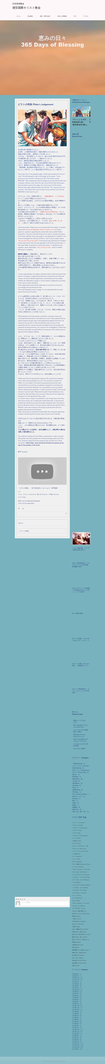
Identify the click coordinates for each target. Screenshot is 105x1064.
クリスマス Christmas (78, 867)
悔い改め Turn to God (84, 934)
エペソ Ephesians (77, 856)
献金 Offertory (82, 952)
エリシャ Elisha (76, 859)
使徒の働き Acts (82, 911)
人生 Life (74, 911)
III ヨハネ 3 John (76, 843)
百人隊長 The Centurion (78, 955)
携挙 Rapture (75, 937)
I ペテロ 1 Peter (76, 833)
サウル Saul (87, 869)
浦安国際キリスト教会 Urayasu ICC (81, 950)
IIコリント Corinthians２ (78, 846)
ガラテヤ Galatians (77, 861)
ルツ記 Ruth (81, 906)
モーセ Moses (83, 890)
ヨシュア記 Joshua (77, 898)
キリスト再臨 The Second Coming (81, 864)
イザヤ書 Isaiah (76, 854)
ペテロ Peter (75, 887)
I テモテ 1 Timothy (77, 830)
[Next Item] (87, 111)
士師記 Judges (76, 926)
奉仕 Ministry (83, 932)
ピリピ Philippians (84, 880)
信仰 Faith (74, 913)
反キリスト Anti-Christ (78, 924)
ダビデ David (83, 872)
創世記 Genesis (76, 916)
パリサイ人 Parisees (84, 877)
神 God (81, 958)
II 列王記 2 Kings (76, 841)
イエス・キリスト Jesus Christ (27, 494)
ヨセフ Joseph (76, 900)
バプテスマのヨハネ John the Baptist (81, 874)
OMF (87, 846)
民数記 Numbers (76, 942)
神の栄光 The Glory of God (79, 960)
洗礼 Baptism (75, 947)
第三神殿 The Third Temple (79, 963)
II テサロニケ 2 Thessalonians (80, 835)
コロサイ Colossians (77, 869)
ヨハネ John (86, 903)
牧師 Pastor (75, 952)
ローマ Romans (76, 908)
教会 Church (86, 939)
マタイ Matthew (84, 887)
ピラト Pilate (22, 497)
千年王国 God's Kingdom (78, 921)
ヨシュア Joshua (76, 895)
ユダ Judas (83, 893)
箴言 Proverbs (76, 965)
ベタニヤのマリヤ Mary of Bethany (81, 885)
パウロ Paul (75, 877)
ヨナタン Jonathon (77, 903)
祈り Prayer (75, 958)
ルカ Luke (74, 906)
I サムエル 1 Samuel (77, 825)
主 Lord (83, 908)
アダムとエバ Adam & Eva (79, 848)
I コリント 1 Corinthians (78, 822)
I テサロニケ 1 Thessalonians (79, 828)
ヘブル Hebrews (76, 882)
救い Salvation (83, 937)
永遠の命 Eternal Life (77, 945)
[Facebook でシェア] (19, 508)
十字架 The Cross (54, 494)
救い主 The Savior (42, 494)
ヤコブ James (75, 893)
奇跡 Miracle (75, 932)
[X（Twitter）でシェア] (23, 508)
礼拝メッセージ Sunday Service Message (29, 501)
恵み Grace (75, 934)
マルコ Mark (75, 890)
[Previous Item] (75, 111)
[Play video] (42, 471)
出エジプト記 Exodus (84, 913)
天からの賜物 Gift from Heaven (80, 929)
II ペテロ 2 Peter (76, 838)
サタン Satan (75, 872)
